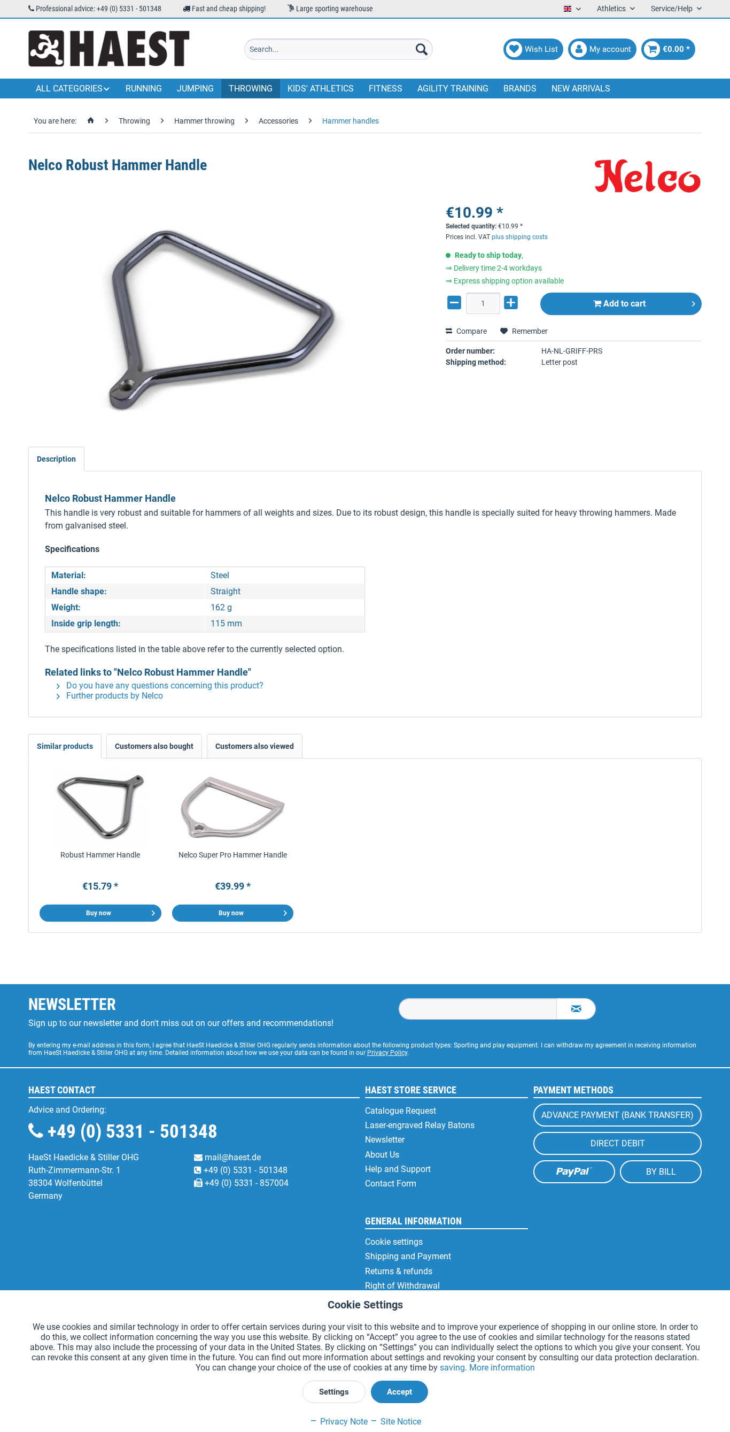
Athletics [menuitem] (612, 8)
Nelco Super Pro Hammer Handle (232, 855)
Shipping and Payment (408, 1256)
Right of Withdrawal (402, 1286)
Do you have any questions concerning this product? (163, 685)
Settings (334, 1392)
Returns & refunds (398, 1271)
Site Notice (399, 1421)
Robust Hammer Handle (100, 855)
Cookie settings (394, 1242)
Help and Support (398, 1169)
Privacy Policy (387, 1052)
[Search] (421, 49)
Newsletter (385, 1140)
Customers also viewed (254, 746)
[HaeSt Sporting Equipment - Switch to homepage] (109, 49)
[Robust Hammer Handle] (100, 806)
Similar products (65, 746)
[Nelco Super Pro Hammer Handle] (233, 806)
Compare (471, 331)
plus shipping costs (520, 237)
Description (56, 459)
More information (502, 1367)
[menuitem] (338, 49)
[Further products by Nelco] (648, 176)
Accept (399, 1392)
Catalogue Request (400, 1111)
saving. (454, 1367)
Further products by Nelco (113, 696)
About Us (382, 1155)
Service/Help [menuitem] (672, 8)
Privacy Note (343, 1421)
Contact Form (390, 1183)
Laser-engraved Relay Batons (420, 1125)
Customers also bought (154, 746)
